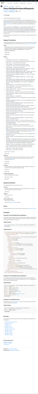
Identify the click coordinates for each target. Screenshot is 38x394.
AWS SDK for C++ (8, 324)
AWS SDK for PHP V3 (8, 331)
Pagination (13, 159)
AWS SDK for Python (8, 333)
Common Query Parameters (31, 43)
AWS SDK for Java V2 (9, 327)
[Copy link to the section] (2, 40)
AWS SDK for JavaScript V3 (10, 329)
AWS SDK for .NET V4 (9, 323)
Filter (11, 151)
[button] (6, 15)
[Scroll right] (32, 3)
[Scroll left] (6, 3)
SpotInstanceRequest (14, 202)
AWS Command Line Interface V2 (11, 321)
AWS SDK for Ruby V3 (9, 334)
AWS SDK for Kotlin (8, 330)
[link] (18, 6)
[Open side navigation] (1, 6)
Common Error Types (32, 208)
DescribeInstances (8, 23)
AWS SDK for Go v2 (8, 326)
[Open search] (36, 3)
